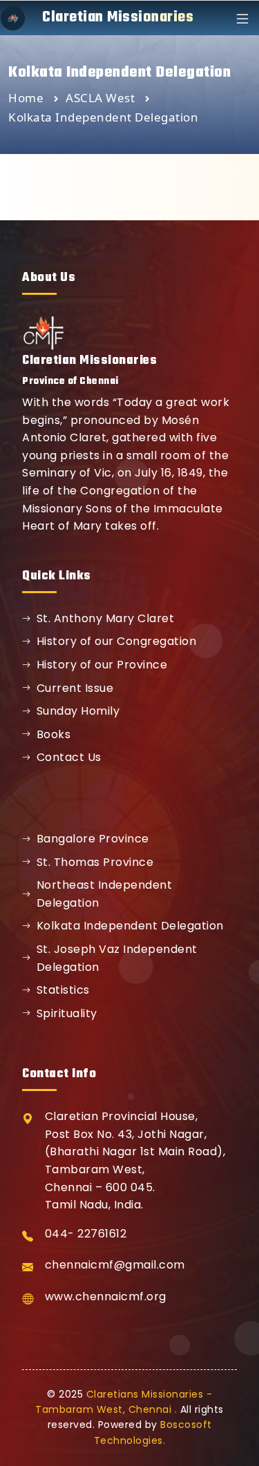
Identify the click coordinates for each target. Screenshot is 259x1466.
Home (26, 98)
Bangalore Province (93, 839)
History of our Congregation (117, 641)
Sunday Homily (78, 711)
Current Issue (75, 688)
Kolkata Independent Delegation (130, 926)
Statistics (63, 990)
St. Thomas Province (95, 862)
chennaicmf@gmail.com (115, 1265)
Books (54, 734)
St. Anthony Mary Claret (106, 618)
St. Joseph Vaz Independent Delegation (117, 958)
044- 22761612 (86, 1234)
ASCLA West (102, 98)
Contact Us (69, 757)
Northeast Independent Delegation (105, 894)
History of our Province (102, 665)
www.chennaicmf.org (105, 1296)
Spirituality (67, 1013)
